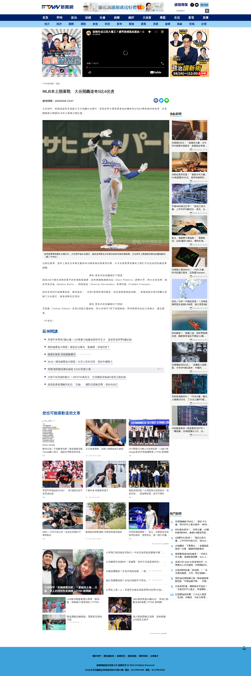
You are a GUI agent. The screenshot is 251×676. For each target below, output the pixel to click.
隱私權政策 (109, 656)
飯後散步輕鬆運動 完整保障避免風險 (104, 532)
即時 (59, 17)
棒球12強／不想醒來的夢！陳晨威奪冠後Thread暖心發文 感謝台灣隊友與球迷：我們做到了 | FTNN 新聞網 (62, 451)
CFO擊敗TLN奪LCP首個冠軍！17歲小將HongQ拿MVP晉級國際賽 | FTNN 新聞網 (149, 450)
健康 (167, 23)
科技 (107, 23)
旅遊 (95, 23)
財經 (88, 17)
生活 (177, 17)
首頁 (45, 17)
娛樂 (117, 17)
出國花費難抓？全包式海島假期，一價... (127, 571)
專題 (163, 17)
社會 (102, 17)
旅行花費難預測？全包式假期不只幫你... (127, 580)
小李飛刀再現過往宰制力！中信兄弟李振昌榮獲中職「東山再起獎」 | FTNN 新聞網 (135, 552)
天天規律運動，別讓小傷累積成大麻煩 (104, 449)
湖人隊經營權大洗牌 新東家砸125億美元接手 (149, 618)
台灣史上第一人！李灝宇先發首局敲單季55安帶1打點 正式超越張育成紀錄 (135, 590)
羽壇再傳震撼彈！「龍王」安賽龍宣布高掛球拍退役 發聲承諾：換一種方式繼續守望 (149, 534)
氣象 (179, 23)
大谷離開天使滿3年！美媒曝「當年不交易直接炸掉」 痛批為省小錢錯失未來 (136, 562)
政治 (74, 17)
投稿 (192, 23)
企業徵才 (154, 656)
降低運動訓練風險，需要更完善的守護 (84, 618)
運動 (83, 23)
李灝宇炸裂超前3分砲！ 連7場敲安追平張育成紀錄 (62, 492)
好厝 (204, 23)
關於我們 (97, 656)
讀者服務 (132, 656)
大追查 (147, 17)
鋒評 (131, 17)
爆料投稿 (143, 656)
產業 (143, 23)
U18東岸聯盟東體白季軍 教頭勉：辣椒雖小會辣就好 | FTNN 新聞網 (84, 601)
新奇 (119, 23)
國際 (71, 23)
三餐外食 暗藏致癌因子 (97, 490)
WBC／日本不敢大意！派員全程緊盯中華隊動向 (61, 533)
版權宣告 (121, 656)
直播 (206, 17)
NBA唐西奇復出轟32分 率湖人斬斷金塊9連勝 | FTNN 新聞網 (151, 600)
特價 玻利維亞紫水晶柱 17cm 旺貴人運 (69, 369)
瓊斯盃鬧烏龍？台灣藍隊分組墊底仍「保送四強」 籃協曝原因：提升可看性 (149, 492)
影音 (191, 17)
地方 (47, 23)
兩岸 (59, 23)
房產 (155, 23)
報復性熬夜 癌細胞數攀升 (62, 354)
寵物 (131, 23)
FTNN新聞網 (48, 83)
